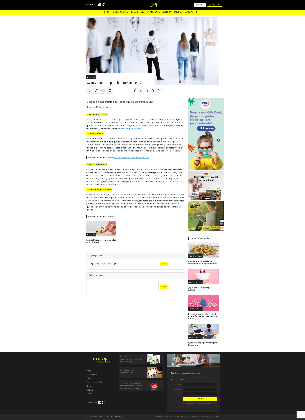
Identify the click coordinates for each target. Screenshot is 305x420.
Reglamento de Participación (201, 416)
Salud (134, 12)
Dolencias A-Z (120, 12)
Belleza (166, 12)
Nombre (178, 389)
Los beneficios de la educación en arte (131, 157)
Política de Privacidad (163, 416)
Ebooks (189, 12)
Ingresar (216, 5)
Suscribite (200, 5)
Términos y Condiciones (181, 416)
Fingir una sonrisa (154, 169)
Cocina (178, 12)
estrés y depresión (131, 128)
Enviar (163, 264)
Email (179, 385)
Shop (107, 12)
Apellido (178, 394)
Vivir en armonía (150, 12)
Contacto (216, 416)
